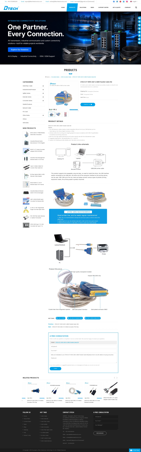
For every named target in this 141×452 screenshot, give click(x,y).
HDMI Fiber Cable (27, 86)
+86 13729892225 (12, 2)
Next (116, 378)
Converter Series (27, 101)
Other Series (26, 115)
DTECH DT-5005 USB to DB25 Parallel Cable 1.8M (66, 324)
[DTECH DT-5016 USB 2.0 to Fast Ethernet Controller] (89, 390)
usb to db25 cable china (93, 318)
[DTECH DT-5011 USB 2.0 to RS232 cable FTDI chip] (50, 390)
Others (25, 119)
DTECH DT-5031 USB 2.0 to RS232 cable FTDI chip (69, 401)
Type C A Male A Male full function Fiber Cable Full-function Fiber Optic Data (36, 167)
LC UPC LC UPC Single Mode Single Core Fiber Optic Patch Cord (37, 208)
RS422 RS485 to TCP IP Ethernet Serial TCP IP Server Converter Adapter (37, 184)
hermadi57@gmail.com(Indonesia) (84, 2)
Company (128, 7)
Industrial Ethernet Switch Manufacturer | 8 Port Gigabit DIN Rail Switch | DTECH (37, 142)
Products (72, 7)
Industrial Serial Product (29, 90)
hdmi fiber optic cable (46, 430)
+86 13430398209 (69, 431)
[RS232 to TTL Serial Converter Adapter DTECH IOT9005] (26, 151)
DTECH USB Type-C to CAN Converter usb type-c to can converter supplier (36, 225)
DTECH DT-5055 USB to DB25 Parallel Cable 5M (67, 342)
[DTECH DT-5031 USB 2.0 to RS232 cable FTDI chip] (69, 390)
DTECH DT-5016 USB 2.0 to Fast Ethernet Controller (87, 401)
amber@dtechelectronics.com (58, 2)
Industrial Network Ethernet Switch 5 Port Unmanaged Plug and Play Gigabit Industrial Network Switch (36, 192)
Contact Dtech (27, 421)
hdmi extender (44, 419)
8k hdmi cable (44, 435)
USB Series (26, 123)
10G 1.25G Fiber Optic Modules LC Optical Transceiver (37, 217)
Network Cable (27, 108)
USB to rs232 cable (46, 438)
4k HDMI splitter (45, 432)
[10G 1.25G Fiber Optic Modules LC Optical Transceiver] (26, 217)
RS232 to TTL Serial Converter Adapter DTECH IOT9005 (37, 150)
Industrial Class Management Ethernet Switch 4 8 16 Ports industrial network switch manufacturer (37, 159)
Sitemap (26, 430)
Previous (114, 378)
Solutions (83, 7)
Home (63, 7)
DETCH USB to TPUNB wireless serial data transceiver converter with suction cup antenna (37, 134)
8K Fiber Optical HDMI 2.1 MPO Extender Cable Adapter (37, 175)
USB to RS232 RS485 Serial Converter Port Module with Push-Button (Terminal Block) (37, 200)
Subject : (65, 342)
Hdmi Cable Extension (46, 441)
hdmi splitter (44, 424)
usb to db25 (61, 318)
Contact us (87, 104)
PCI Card (25, 112)
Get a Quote (116, 7)
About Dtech (27, 419)
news (92, 7)
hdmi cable (44, 416)
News (25, 424)
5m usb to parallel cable (76, 318)
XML (25, 432)
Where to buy (27, 435)
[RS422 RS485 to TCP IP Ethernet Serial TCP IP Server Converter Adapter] (26, 184)
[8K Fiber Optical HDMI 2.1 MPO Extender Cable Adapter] (26, 176)
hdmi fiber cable (45, 421)
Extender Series (27, 97)
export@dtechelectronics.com (33, 2)
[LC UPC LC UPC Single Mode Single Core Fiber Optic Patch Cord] (26, 209)
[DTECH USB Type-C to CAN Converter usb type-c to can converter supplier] (26, 225)
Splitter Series (26, 93)
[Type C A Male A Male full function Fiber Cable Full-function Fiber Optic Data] (26, 168)
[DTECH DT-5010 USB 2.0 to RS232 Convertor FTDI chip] (31, 390)
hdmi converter (45, 427)
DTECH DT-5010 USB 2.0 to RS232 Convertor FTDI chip (65, 327)
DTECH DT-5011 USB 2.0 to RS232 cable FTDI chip (50, 401)
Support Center (103, 7)
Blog (25, 427)
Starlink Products (27, 104)
